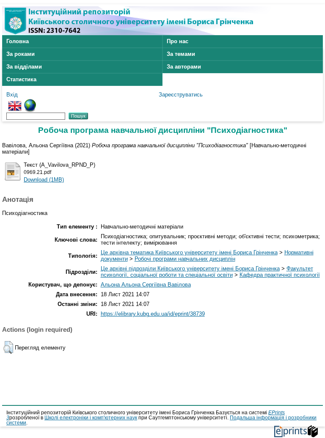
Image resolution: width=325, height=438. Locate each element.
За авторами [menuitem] (184, 66)
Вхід (12, 94)
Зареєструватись (181, 94)
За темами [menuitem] (181, 54)
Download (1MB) (44, 179)
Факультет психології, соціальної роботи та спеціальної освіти (207, 271)
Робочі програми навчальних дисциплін (185, 259)
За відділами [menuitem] (24, 66)
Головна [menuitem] (17, 41)
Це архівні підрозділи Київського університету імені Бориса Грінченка (190, 268)
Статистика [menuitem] (21, 79)
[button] (8, 347)
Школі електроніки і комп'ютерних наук (90, 417)
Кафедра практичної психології (280, 275)
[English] (15, 102)
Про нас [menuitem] (177, 41)
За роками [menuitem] (20, 54)
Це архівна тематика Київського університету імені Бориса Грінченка (189, 252)
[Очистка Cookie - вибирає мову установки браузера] (30, 102)
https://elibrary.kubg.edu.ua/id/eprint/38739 (153, 314)
